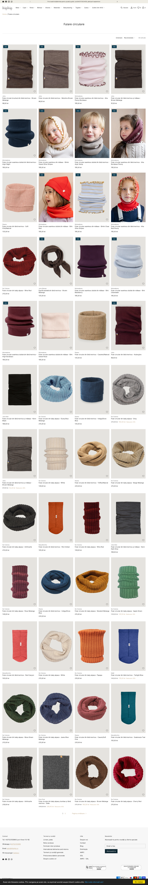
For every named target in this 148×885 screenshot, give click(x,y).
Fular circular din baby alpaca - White (52, 483)
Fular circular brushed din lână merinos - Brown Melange (19, 99)
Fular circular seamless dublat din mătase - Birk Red (55, 227)
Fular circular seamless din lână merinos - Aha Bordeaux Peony (127, 163)
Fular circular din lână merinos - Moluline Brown (56, 98)
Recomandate (128, 38)
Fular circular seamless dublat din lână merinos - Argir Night (19, 163)
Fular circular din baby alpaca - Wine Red (16, 290)
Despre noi (84, 840)
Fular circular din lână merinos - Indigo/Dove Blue (90, 420)
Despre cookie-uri (49, 859)
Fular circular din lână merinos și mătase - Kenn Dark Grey (128, 548)
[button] (18, 8)
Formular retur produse (51, 846)
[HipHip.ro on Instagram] (8, 1)
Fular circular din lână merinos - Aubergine (126, 354)
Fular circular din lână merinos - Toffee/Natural (91, 483)
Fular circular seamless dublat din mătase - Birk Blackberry (92, 291)
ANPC (82, 852)
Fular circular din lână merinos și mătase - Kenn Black (19, 420)
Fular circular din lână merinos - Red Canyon (18, 675)
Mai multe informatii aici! (94, 882)
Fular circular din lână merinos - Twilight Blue (127, 675)
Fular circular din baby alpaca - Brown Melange (91, 801)
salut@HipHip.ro (12, 848)
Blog (81, 846)
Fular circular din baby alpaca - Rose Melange (18, 611)
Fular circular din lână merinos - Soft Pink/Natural (15, 227)
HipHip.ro (9, 878)
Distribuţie (83, 849)
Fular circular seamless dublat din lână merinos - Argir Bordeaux (19, 356)
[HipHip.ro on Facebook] (6, 1)
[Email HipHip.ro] (3, 1)
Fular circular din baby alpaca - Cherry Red (126, 801)
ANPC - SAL (84, 859)
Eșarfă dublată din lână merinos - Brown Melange (53, 291)
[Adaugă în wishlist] (34, 91)
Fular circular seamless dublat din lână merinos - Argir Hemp (92, 163)
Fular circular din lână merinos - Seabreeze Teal (128, 737)
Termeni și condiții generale (53, 852)
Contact (83, 843)
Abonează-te (111, 851)
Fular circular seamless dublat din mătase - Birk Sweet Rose (55, 356)
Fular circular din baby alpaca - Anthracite (17, 547)
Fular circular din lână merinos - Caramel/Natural (92, 354)
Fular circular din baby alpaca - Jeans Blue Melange (54, 738)
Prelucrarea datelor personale (54, 856)
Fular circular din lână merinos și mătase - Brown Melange (126, 99)
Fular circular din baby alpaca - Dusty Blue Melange (54, 420)
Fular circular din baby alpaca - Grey (124, 419)
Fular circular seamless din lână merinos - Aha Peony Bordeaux (91, 99)
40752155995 (16, 844)
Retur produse (48, 843)
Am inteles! (139, 882)
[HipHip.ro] (7, 7)
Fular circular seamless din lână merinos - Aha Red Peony (127, 227)
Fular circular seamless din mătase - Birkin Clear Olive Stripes (92, 227)
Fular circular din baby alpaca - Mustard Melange (92, 611)
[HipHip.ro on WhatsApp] (11, 1)
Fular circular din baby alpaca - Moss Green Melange (17, 738)
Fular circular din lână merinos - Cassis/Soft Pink (90, 738)
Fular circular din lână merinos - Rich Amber (54, 547)
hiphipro (16, 853)
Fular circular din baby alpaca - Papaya (88, 675)
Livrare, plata (48, 840)
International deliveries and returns (55, 849)
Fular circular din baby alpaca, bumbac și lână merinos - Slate (55, 802)
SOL (81, 856)
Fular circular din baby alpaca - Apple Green (126, 611)
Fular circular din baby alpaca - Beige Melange (127, 483)
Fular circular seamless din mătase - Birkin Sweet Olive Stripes (54, 163)
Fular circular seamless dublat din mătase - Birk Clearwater (128, 291)
